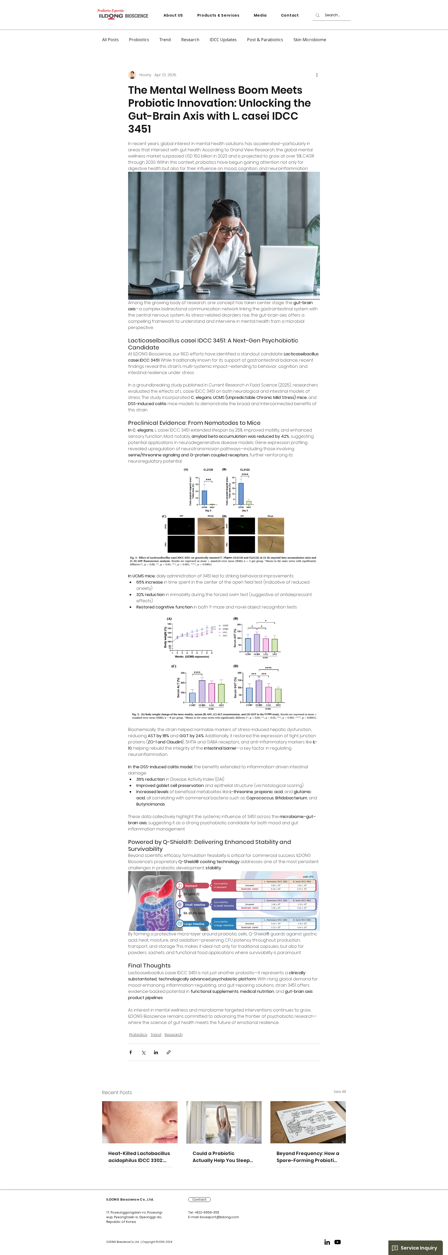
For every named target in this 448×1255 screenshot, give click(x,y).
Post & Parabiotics (265, 39)
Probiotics (139, 39)
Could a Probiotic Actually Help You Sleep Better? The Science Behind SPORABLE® (221, 1157)
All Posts (110, 39)
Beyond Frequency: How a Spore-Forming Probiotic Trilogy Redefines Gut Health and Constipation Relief (308, 1157)
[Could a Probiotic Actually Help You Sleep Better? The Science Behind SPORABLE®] (224, 1122)
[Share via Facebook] (130, 1052)
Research (190, 39)
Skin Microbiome (309, 39)
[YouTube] (337, 1242)
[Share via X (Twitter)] (143, 1052)
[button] (173, 15)
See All (340, 1091)
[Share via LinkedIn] (155, 1052)
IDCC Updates (223, 39)
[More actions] (317, 75)
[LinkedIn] (327, 1242)
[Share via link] (168, 1052)
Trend (165, 39)
